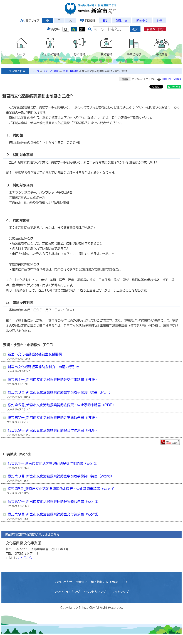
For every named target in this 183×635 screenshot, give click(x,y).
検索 (135, 29)
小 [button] (47, 20)
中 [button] (59, 20)
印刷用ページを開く (172, 79)
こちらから (25, 557)
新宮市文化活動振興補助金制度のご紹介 (104, 71)
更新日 (125, 79)
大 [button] (70, 20)
